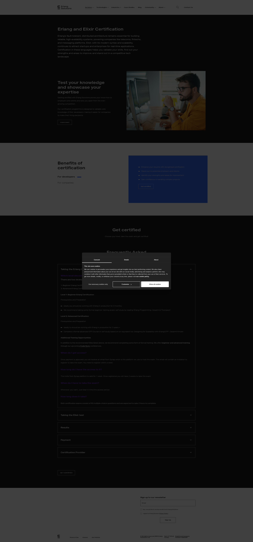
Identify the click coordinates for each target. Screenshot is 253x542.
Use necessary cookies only (98, 284)
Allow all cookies (155, 284)
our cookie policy (142, 276)
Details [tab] (126, 260)
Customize (125, 284)
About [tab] (156, 260)
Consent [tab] (97, 260)
